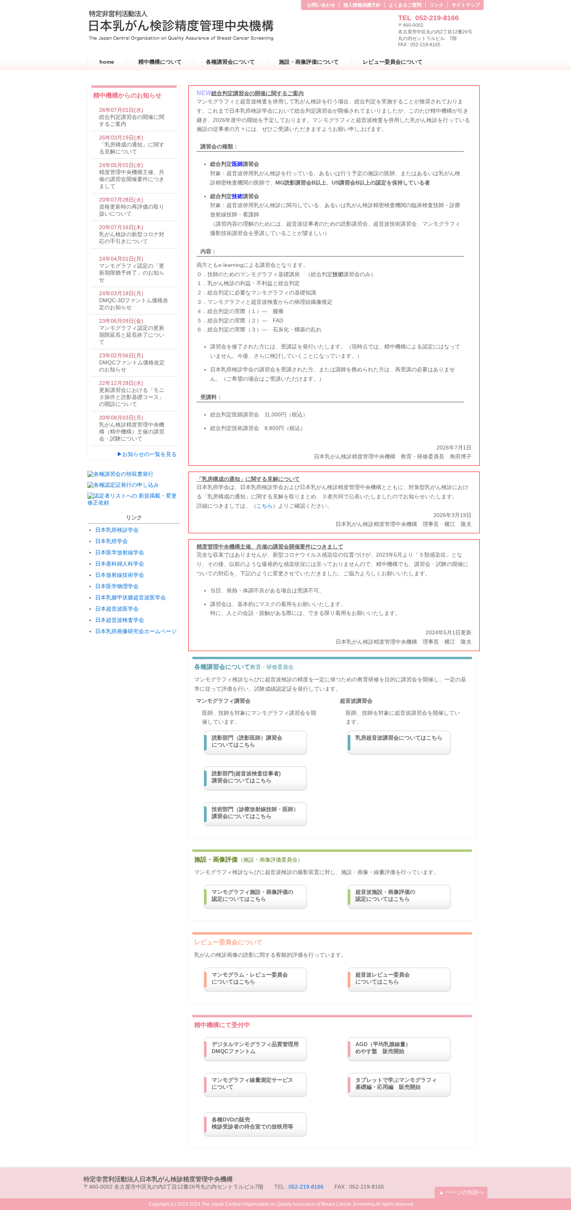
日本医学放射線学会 (119, 552)
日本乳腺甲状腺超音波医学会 (130, 597)
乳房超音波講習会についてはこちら (398, 738)
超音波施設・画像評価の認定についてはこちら (385, 895)
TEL (428, 18)
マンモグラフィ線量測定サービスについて (252, 1083)
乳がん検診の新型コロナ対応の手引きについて (131, 234)
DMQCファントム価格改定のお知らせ (132, 362)
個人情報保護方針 (362, 5)
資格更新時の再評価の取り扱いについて (131, 207)
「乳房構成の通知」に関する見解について (131, 144)
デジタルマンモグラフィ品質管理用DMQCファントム (255, 1047)
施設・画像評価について (309, 62)
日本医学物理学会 (117, 586)
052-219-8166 (306, 1187)
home (106, 62)
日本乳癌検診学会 (117, 530)
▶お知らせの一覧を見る (147, 454)
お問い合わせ (321, 5)
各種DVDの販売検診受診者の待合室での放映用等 (252, 1123)
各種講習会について (230, 62)
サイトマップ (466, 5)
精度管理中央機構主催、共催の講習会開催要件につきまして (131, 175)
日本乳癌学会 (111, 541)
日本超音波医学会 (117, 609)
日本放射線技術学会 (119, 575)
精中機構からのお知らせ (127, 95)
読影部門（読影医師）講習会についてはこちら (247, 741)
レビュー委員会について (393, 62)
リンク (437, 5)
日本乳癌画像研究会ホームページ (136, 631)
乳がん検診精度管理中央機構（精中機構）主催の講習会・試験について (131, 428)
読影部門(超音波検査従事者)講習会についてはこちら (246, 776)
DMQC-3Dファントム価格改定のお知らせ (133, 300)
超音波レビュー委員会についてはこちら (382, 978)
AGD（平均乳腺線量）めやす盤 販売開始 (383, 1047)
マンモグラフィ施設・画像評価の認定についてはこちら (252, 895)
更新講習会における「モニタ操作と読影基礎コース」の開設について (131, 393)
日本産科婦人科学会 (119, 564)
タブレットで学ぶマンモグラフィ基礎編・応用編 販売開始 (396, 1083)
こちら (264, 506)
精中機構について (160, 62)
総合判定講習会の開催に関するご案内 (131, 117)
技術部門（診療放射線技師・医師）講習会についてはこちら (255, 812)
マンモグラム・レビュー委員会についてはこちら (250, 978)
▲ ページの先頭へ (461, 1192)
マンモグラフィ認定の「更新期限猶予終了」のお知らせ (131, 269)
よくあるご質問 (405, 5)
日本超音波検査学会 (119, 620)
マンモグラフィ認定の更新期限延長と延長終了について (131, 331)
